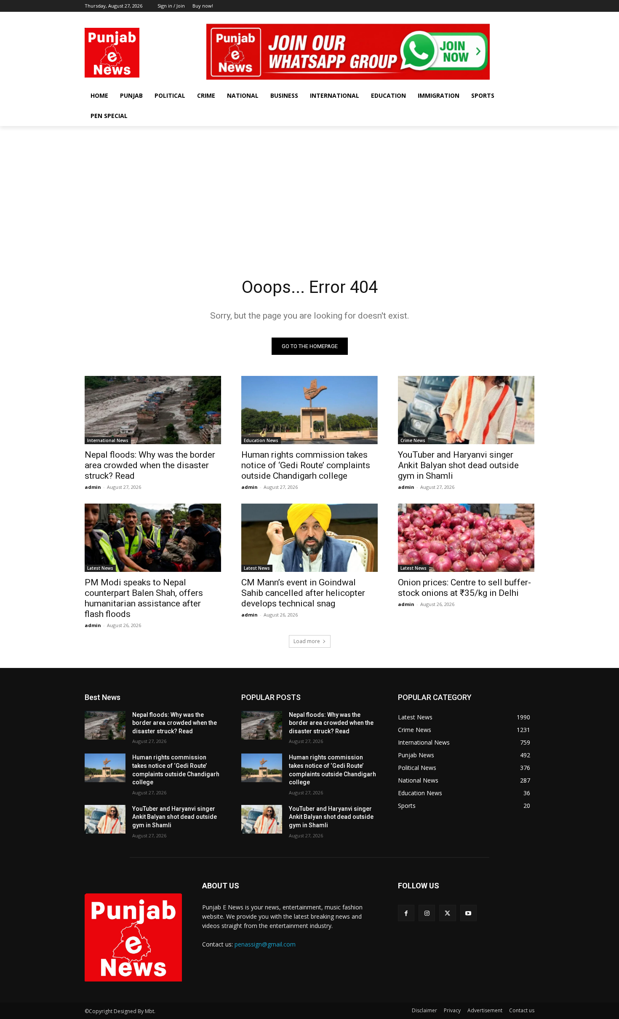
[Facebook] (494, 18)
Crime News (412, 440)
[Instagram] (506, 18)
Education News (261, 440)
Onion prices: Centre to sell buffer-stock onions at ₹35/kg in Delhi (464, 587)
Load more (306, 641)
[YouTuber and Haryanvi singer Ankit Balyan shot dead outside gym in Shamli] (466, 410)
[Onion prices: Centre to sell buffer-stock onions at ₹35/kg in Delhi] (466, 538)
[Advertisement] (309, 189)
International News (107, 440)
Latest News (100, 568)
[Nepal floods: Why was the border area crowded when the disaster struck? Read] (153, 410)
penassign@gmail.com (265, 944)
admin (93, 487)
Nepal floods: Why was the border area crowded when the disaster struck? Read (150, 465)
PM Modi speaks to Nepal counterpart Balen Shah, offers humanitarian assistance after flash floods (144, 598)
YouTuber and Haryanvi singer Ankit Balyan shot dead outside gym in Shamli (458, 465)
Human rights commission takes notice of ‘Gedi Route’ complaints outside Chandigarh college (305, 465)
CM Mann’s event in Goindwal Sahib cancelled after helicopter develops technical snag (303, 593)
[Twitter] (518, 18)
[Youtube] (529, 18)
